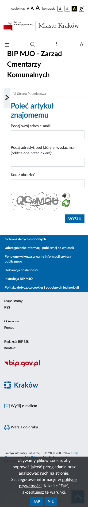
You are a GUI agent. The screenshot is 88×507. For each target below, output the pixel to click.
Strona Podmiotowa (31, 93)
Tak (36, 501)
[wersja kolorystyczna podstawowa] (60, 9)
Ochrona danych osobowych (25, 239)
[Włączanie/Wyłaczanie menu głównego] (7, 45)
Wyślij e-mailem (23, 406)
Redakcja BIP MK (16, 341)
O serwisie (11, 321)
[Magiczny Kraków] (44, 388)
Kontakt (9, 348)
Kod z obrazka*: (23, 175)
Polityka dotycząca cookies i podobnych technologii (42, 287)
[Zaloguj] (82, 45)
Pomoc (9, 327)
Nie (51, 501)
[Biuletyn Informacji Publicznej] (44, 366)
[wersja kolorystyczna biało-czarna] (67, 9)
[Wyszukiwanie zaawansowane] (32, 44)
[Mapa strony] (57, 45)
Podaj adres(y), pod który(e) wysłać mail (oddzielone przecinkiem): (43, 150)
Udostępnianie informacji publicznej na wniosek (39, 248)
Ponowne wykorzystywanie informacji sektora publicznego (38, 259)
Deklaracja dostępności (21, 270)
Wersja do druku (24, 427)
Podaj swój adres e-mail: (31, 126)
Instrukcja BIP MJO (19, 279)
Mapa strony (13, 301)
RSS (7, 307)
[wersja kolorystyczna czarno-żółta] (74, 9)
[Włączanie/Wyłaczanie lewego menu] (7, 98)
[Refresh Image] (66, 204)
